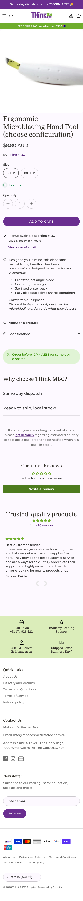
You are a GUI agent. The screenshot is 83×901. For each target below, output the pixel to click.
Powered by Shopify (50, 887)
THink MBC (16, 155)
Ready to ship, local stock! (29, 408)
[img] (41, 520)
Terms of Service (15, 696)
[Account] (69, 15)
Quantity (10, 195)
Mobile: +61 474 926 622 (20, 727)
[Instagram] (13, 758)
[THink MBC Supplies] (41, 16)
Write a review (41, 489)
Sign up (14, 813)
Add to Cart (41, 221)
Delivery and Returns (19, 683)
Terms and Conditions (20, 689)
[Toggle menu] (4, 15)
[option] (41, 71)
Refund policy (13, 702)
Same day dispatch (22, 393)
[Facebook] (5, 758)
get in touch (24, 435)
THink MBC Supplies (24, 887)
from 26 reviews (41, 525)
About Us (10, 676)
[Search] (13, 15)
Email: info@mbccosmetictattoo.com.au (34, 735)
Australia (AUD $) (19, 877)
